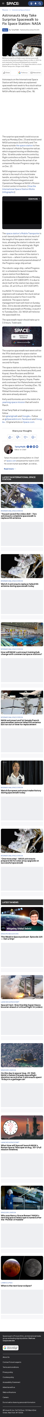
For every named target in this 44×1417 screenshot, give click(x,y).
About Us (6, 1357)
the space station (24, 145)
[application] (22, 212)
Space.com (28, 422)
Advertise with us (9, 1387)
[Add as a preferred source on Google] (11, 1347)
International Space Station (21, 10)
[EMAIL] (37, 446)
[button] (40, 3)
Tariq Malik (15, 30)
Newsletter (37, 73)
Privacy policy (8, 1372)
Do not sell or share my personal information (19, 1402)
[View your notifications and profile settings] (35, 3)
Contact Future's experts (12, 1362)
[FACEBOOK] (28, 446)
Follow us (24, 73)
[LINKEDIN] (34, 446)
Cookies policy (8, 1377)
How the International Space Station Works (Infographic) (19, 189)
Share (8, 73)
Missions (5, 10)
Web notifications (9, 1392)
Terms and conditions (11, 1367)
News (5, 30)
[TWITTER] (31, 446)
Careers (6, 1397)
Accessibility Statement (11, 1382)
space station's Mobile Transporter (22, 233)
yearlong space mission (13, 402)
